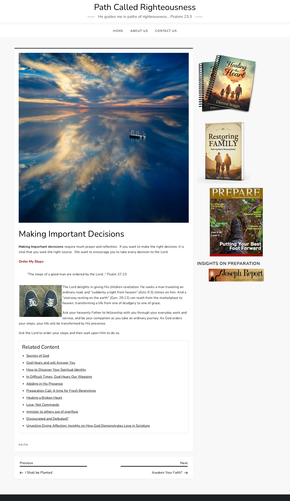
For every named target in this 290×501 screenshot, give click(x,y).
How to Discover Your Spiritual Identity (56, 369)
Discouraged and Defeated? (47, 418)
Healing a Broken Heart (44, 397)
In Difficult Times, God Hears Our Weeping (59, 376)
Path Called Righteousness (145, 7)
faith (23, 444)
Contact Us (166, 31)
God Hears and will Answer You (50, 362)
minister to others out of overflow (52, 411)
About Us (139, 31)
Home (118, 31)
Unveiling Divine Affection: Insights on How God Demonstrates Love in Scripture (88, 425)
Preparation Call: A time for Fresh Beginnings (61, 390)
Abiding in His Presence (44, 383)
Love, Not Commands (42, 404)
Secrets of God (37, 355)
